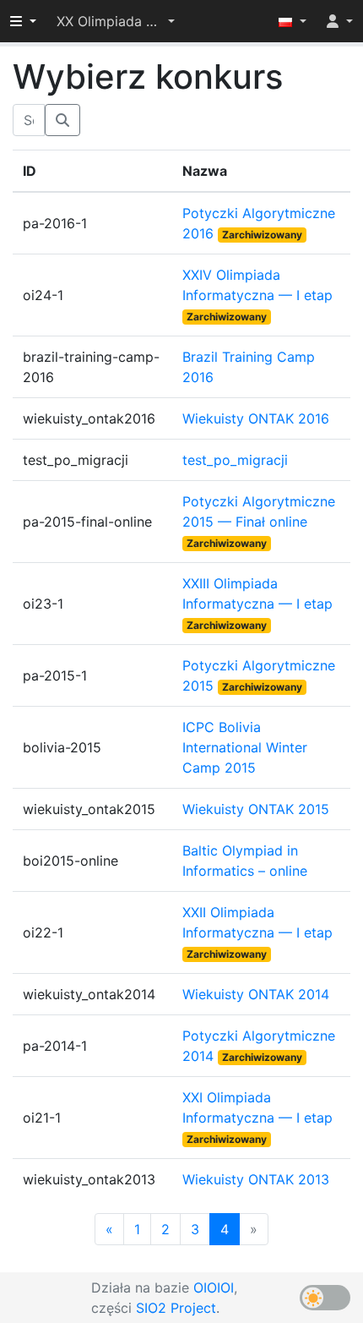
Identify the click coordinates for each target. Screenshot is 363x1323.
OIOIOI (213, 1287)
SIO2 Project (176, 1307)
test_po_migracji (235, 459)
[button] (115, 21)
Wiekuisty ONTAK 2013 (255, 1179)
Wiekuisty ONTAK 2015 (255, 809)
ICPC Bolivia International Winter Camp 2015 (244, 747)
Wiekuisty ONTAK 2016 (255, 418)
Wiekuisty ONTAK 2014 (255, 994)
